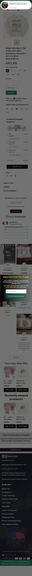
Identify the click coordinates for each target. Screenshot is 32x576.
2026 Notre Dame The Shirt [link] (18, 4)
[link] (4, 5)
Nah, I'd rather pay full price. (16, 299)
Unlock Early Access (16, 296)
